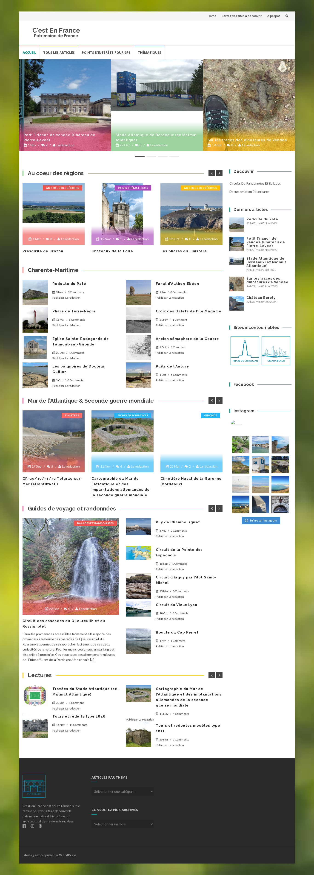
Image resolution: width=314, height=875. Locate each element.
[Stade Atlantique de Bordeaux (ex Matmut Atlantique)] (157, 85)
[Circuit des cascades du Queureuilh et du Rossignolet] (71, 566)
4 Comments (181, 713)
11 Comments (78, 724)
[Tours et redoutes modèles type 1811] (138, 734)
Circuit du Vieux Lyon (176, 605)
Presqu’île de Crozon (43, 251)
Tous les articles (59, 52)
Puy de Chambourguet (178, 522)
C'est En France (56, 30)
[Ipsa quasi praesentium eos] (138, 641)
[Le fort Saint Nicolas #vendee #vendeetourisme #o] (280, 445)
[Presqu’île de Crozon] (54, 203)
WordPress (68, 855)
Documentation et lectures (249, 192)
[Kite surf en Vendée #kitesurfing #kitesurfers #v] (240, 485)
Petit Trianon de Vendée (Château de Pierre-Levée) (59, 137)
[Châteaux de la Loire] (122, 214)
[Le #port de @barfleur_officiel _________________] (260, 445)
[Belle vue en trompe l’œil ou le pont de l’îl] (260, 485)
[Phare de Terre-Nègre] (35, 320)
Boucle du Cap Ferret (177, 632)
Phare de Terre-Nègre (74, 311)
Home (212, 16)
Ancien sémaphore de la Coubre (187, 339)
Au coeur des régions (62, 188)
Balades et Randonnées (95, 523)
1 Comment (179, 319)
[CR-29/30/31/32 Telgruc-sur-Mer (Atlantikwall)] (54, 441)
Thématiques (149, 52)
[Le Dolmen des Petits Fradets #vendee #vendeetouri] (280, 465)
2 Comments (179, 530)
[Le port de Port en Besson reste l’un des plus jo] (240, 504)
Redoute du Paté (69, 284)
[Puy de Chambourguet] (138, 526)
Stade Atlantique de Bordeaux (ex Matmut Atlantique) (156, 137)
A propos (273, 16)
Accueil (29, 52)
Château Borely (261, 298)
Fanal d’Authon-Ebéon (177, 284)
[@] (243, 425)
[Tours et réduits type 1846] (35, 725)
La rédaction (65, 145)
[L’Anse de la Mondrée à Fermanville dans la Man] (280, 485)
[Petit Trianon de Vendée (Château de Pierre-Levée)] (65, 105)
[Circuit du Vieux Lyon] (138, 609)
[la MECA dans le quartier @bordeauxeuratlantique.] (260, 504)
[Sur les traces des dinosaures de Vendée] (249, 105)
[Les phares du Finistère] (191, 214)
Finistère (72, 415)
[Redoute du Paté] (35, 292)
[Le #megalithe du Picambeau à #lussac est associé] (240, 445)
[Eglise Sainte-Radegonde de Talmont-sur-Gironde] (35, 347)
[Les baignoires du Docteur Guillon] (35, 375)
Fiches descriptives (132, 415)
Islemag (28, 855)
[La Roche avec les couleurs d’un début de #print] (240, 465)
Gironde (210, 415)
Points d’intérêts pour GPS (106, 52)
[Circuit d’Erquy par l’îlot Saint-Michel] (138, 586)
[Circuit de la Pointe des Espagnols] (138, 553)
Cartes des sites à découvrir (242, 16)
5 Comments (77, 319)
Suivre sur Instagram (263, 520)
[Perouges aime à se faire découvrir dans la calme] (280, 504)
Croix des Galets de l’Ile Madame (188, 311)
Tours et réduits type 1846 (79, 716)
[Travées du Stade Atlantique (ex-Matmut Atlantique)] (35, 695)
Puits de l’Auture (172, 366)
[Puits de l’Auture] (138, 375)
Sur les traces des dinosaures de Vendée (247, 140)
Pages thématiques (133, 188)
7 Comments (181, 739)
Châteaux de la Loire (112, 251)
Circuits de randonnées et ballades (255, 183)
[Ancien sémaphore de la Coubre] (138, 347)
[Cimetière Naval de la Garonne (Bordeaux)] (191, 427)
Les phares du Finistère (183, 251)
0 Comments (76, 292)
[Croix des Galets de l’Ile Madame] (138, 320)
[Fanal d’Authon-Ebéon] (138, 292)
